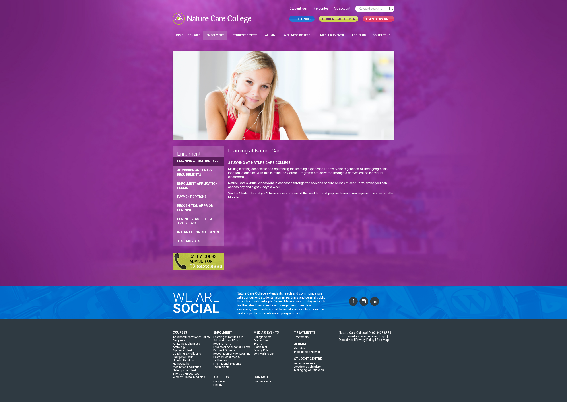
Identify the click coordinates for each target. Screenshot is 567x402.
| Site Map (382, 340)
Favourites (321, 8)
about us (358, 35)
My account (342, 8)
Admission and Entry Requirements (194, 172)
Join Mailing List (264, 353)
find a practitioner (339, 19)
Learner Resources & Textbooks (194, 221)
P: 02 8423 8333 (380, 332)
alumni (270, 35)
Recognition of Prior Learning (195, 208)
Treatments (301, 337)
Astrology (179, 347)
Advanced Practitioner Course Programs (192, 338)
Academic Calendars (307, 366)
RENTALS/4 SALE (379, 19)
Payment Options (191, 197)
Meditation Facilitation (187, 367)
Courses (193, 35)
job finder (303, 19)
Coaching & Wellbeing (187, 353)
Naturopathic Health (185, 370)
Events (258, 343)
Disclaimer (260, 347)
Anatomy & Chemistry (186, 343)
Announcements (304, 363)
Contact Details (263, 381)
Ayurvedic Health (183, 350)
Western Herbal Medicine (189, 377)
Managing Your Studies (309, 370)
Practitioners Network (308, 351)
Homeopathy (181, 363)
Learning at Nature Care (197, 161)
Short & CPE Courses (186, 373)
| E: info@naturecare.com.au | (365, 334)
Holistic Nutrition (183, 360)
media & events (332, 35)
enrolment (215, 35)
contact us (381, 35)
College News (262, 337)
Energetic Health (183, 357)
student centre (245, 35)
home (179, 35)
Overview (300, 348)
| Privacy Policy (364, 340)
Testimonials (188, 241)
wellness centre (297, 35)
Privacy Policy (262, 350)
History (217, 384)
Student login (299, 8)
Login (382, 336)
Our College (220, 381)
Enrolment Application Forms (197, 186)
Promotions (261, 340)
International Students (198, 232)
